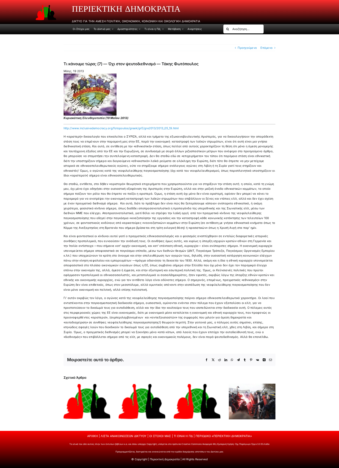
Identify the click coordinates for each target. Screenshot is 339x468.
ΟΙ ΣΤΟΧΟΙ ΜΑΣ (160, 436)
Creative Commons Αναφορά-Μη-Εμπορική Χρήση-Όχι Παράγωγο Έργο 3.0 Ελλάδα (225, 444)
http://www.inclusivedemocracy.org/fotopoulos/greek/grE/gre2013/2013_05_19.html (121, 128)
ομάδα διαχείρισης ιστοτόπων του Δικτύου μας (199, 451)
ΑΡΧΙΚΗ (93, 436)
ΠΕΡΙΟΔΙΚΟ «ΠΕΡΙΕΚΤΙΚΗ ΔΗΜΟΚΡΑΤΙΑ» (224, 436)
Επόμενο (266, 48)
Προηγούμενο (247, 48)
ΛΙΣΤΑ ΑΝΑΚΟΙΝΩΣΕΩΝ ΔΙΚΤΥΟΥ (124, 436)
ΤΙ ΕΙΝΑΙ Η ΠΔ (184, 436)
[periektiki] (45, 6)
